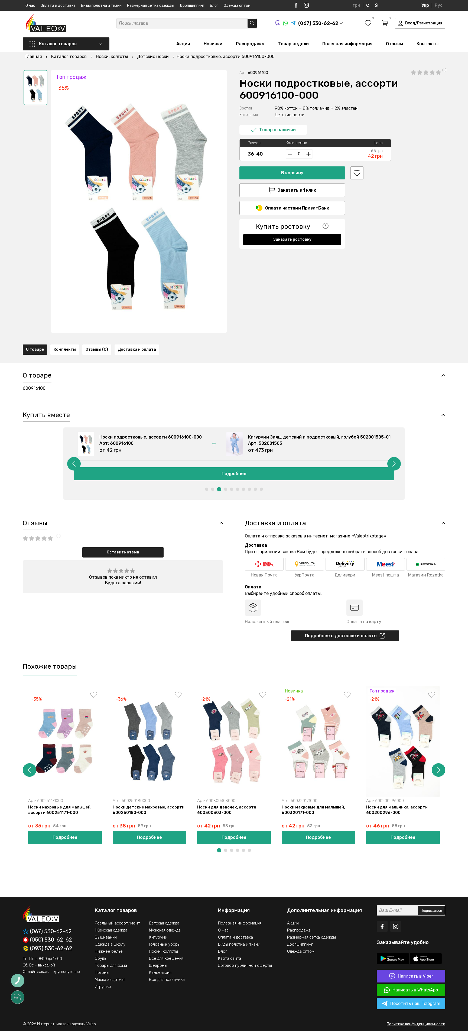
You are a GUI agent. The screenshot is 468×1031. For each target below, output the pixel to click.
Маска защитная (110, 979)
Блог (214, 5)
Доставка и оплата (137, 349)
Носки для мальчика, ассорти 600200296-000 (397, 810)
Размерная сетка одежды (150, 5)
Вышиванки (106, 937)
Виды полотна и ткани (101, 5)
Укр (425, 5)
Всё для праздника (167, 979)
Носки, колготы (163, 951)
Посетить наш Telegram (415, 1003)
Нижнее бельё (109, 951)
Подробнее (234, 473)
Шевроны (158, 965)
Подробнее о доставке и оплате (341, 635)
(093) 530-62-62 (51, 949)
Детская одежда (164, 923)
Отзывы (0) (97, 349)
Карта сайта (229, 958)
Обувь (100, 958)
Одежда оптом (237, 5)
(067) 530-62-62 (51, 931)
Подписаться (431, 910)
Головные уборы (164, 944)
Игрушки (103, 986)
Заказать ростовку (292, 239)
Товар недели (293, 43)
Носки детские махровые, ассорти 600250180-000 (148, 810)
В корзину (292, 172)
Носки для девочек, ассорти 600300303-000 (226, 810)
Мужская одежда (165, 930)
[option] (35, 87)
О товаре (35, 349)
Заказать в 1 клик (297, 190)
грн (356, 5)
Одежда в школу (110, 944)
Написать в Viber (415, 976)
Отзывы (394, 43)
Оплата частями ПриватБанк (297, 208)
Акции (183, 43)
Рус (439, 5)
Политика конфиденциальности (416, 1024)
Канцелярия (160, 972)
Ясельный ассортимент (117, 923)
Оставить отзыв (123, 552)
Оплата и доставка (58, 5)
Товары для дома (111, 965)
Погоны (102, 972)
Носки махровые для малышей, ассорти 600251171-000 (60, 810)
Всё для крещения (166, 958)
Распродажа (250, 43)
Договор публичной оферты (245, 965)
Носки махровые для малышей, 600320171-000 (313, 810)
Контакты (427, 43)
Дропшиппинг (192, 5)
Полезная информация (347, 43)
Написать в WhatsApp (415, 990)
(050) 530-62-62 (51, 940)
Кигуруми (158, 937)
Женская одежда (111, 930)
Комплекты (65, 349)
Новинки (213, 43)
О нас (30, 5)
